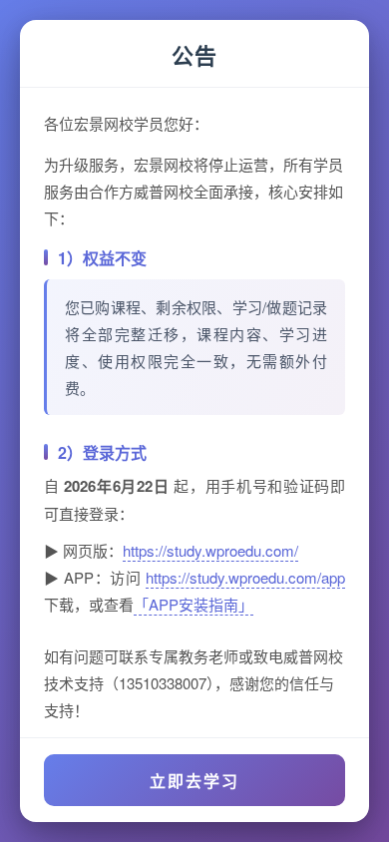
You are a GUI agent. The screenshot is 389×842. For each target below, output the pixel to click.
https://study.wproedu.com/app (245, 577)
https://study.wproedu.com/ (210, 550)
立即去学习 (194, 780)
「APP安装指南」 (193, 604)
